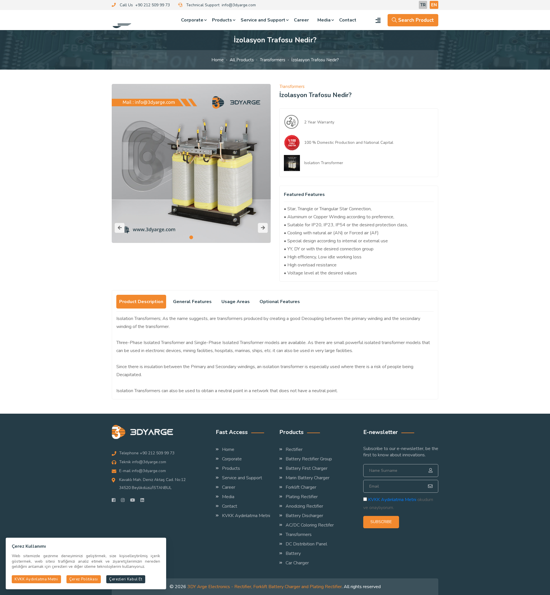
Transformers (272, 60)
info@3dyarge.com (239, 5)
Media (324, 20)
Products (222, 20)
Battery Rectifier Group (309, 459)
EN (434, 5)
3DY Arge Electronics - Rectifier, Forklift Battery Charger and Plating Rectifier (264, 587)
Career (301, 20)
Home (217, 60)
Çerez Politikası (83, 579)
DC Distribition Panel (306, 544)
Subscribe (381, 522)
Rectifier (294, 449)
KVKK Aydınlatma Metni (246, 515)
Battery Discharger (304, 515)
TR (423, 5)
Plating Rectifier (302, 497)
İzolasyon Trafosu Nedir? (315, 60)
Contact (347, 20)
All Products (242, 60)
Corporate (192, 20)
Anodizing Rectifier (304, 506)
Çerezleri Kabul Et (125, 579)
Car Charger (297, 563)
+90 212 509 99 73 (152, 5)
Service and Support (263, 20)
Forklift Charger (301, 487)
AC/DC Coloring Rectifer (310, 525)
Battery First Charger (306, 468)
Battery (293, 553)
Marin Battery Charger (307, 478)
